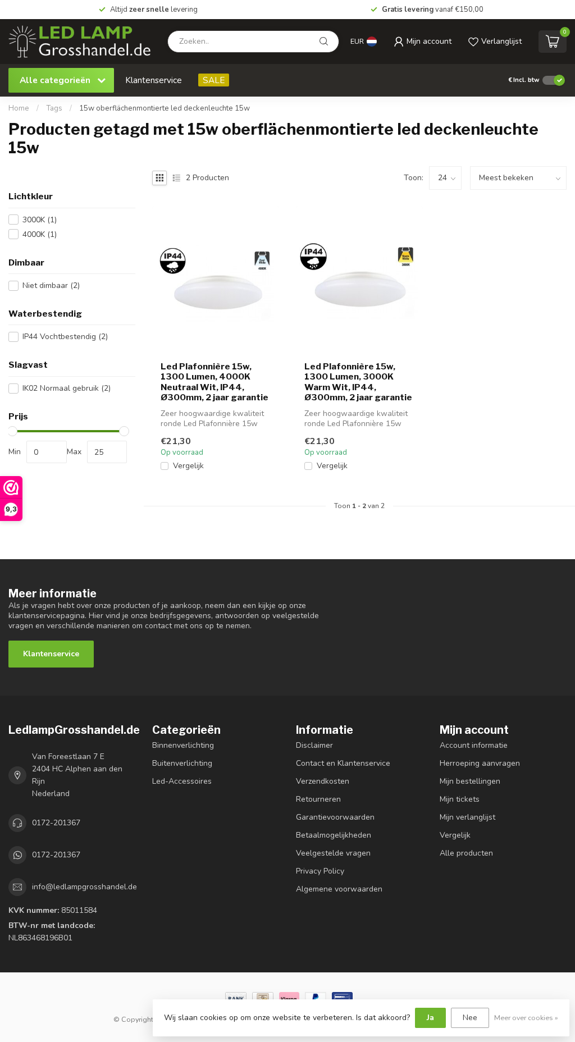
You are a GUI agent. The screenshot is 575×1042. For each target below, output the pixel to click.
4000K (39, 234)
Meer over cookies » (526, 1017)
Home (18, 108)
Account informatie (474, 745)
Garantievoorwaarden (335, 817)
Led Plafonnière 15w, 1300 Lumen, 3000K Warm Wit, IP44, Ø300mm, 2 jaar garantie (358, 382)
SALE (214, 80)
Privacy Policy (320, 871)
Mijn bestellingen (470, 781)
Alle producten (466, 853)
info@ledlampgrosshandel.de (84, 886)
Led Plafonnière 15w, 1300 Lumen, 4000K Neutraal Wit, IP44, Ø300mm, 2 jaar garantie (214, 382)
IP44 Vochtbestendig (65, 336)
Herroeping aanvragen (480, 763)
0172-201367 (56, 822)
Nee (470, 1017)
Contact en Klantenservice (343, 763)
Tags (54, 108)
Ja (430, 1017)
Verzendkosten (322, 781)
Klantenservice (153, 80)
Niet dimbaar (51, 285)
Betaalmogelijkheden (333, 835)
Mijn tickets (460, 799)
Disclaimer (314, 745)
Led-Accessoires (182, 781)
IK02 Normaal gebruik (66, 388)
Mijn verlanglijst (467, 817)
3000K (39, 220)
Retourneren (318, 799)
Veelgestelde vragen (333, 853)
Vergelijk (188, 465)
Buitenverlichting (182, 763)
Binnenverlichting (183, 745)
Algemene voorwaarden (339, 889)
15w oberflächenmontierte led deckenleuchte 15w (164, 108)
